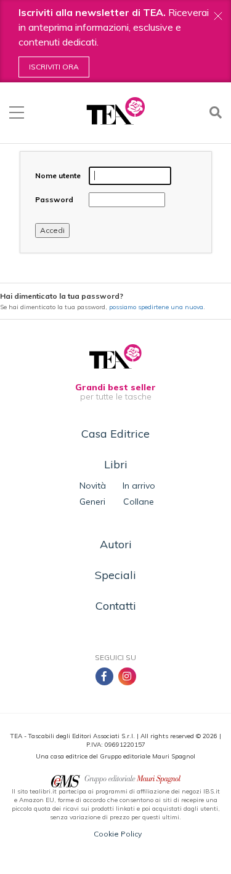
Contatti (115, 606)
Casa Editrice (115, 434)
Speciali (115, 575)
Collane (138, 501)
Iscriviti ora (54, 66)
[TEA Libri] (115, 111)
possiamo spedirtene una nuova (156, 307)
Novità (92, 485)
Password (54, 199)
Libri (116, 464)
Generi (92, 501)
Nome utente (58, 175)
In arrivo (139, 485)
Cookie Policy (118, 833)
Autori (116, 544)
